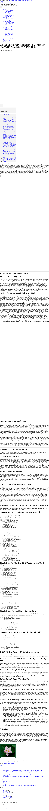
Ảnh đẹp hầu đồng (9, 29)
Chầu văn (5, 17)
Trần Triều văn (8, 16)
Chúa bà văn (8, 11)
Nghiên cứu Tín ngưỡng (8, 38)
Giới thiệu (26, 0)
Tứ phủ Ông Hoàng (9, 36)
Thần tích (5, 30)
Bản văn (4, 9)
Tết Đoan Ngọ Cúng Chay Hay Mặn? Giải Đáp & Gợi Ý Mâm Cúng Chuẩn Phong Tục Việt (22, 770)
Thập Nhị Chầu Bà (9, 33)
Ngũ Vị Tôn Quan (9, 34)
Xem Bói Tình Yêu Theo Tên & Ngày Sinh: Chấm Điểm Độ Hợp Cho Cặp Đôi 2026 (20, 785)
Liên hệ (30, 0)
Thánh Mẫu (7, 32)
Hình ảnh (22, 0)
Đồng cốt (7, 28)
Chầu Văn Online (16, 0)
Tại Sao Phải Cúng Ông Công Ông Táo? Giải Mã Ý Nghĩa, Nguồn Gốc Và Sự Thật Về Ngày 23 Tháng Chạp (26, 772)
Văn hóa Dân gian (9, 26)
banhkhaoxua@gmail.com (9, 763)
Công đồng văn (8, 12)
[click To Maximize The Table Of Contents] (1, 105)
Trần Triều (7, 35)
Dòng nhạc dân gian (9, 22)
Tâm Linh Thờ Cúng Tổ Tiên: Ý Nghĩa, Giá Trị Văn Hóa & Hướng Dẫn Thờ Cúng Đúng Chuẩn (23, 776)
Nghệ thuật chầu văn (9, 20)
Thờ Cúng (5, 791)
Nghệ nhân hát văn (9, 18)
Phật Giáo (7, 24)
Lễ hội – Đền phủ (9, 23)
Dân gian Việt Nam (7, 21)
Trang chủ (10, 0)
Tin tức (4, 39)
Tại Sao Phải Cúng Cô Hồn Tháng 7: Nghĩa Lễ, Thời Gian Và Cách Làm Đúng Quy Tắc (21, 771)
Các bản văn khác (9, 10)
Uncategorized (6, 798)
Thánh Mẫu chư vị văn (10, 14)
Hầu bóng (5, 27)
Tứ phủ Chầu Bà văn (9, 15)
